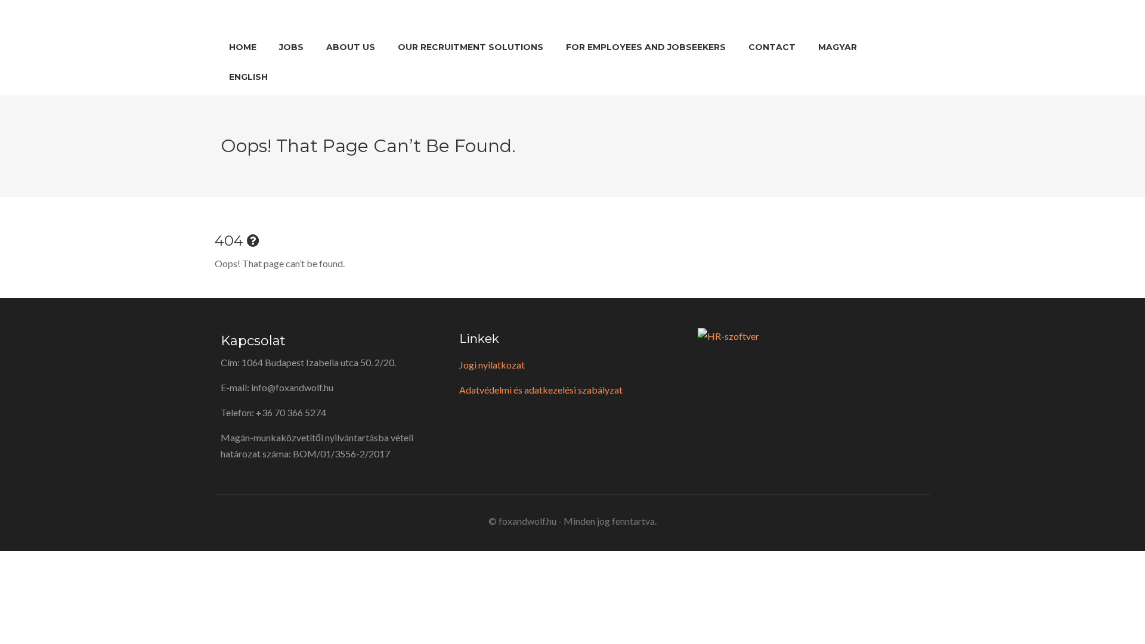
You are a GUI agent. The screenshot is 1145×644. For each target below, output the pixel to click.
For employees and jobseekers (646, 47)
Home (242, 47)
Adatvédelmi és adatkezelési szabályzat (541, 389)
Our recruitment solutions (470, 47)
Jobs (291, 47)
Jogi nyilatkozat (492, 364)
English (248, 77)
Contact (772, 47)
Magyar (837, 47)
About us (350, 47)
